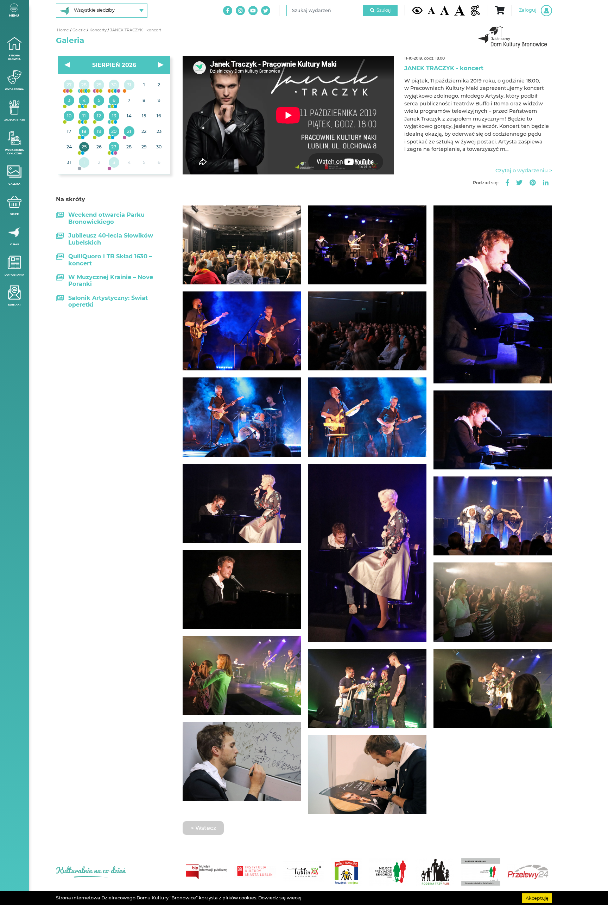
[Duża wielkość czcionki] (459, 10)
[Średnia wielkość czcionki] (444, 10)
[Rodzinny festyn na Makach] (84, 163)
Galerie (79, 30)
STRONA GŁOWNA (14, 57)
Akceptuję (537, 897)
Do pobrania (14, 274)
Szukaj (383, 10)
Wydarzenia (14, 89)
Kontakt (14, 304)
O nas (14, 244)
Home (63, 30)
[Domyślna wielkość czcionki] (431, 10)
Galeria (14, 183)
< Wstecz (203, 827)
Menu (14, 15)
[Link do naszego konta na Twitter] (265, 10)
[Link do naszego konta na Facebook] (227, 10)
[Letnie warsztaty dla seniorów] (99, 101)
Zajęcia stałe (14, 119)
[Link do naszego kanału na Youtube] (253, 10)
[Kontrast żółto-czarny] (417, 10)
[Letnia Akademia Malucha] (69, 101)
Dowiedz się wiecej (280, 897)
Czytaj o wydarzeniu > (523, 170)
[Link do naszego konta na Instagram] (240, 10)
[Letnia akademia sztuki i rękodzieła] (129, 85)
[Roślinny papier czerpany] (114, 163)
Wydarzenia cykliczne (14, 151)
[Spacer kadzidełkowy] (129, 132)
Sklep (14, 214)
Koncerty (98, 30)
